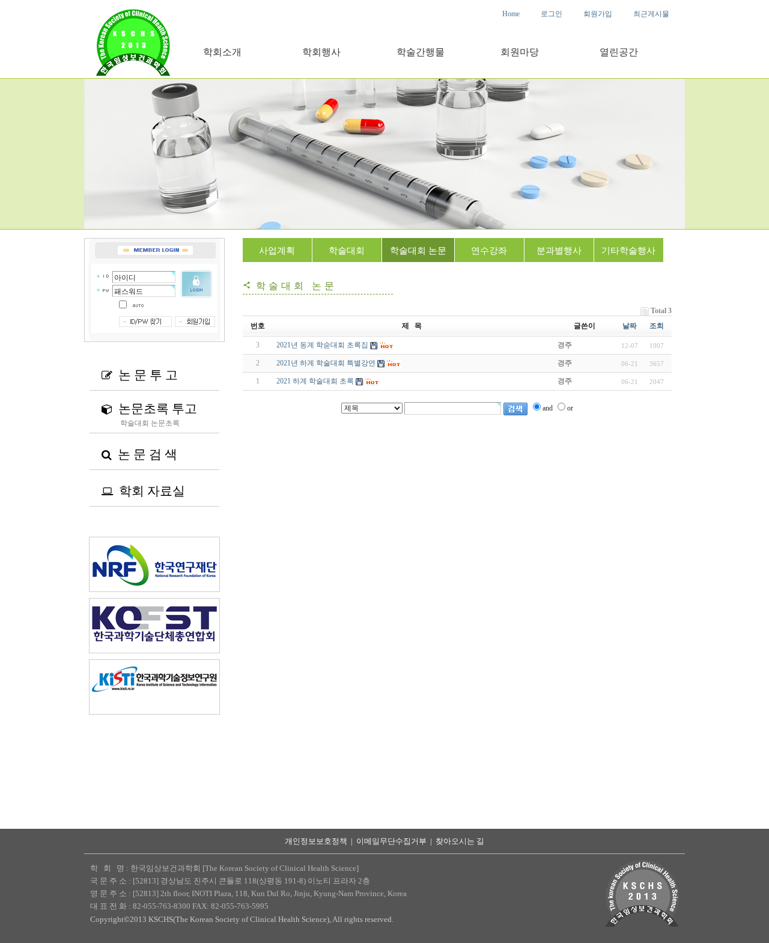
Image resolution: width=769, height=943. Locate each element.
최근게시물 (651, 14)
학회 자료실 (143, 491)
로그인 (551, 14)
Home (511, 14)
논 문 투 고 (140, 375)
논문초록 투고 (149, 408)
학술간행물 (421, 52)
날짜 (629, 326)
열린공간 (619, 52)
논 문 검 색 (139, 454)
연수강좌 (489, 250)
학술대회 (347, 250)
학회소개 (222, 52)
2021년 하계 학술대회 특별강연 (325, 363)
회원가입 (597, 14)
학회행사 (321, 52)
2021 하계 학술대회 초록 (315, 381)
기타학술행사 (628, 250)
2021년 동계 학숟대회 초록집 (322, 345)
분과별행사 (559, 250)
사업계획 (277, 250)
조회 (656, 326)
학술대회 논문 (418, 250)
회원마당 (519, 52)
